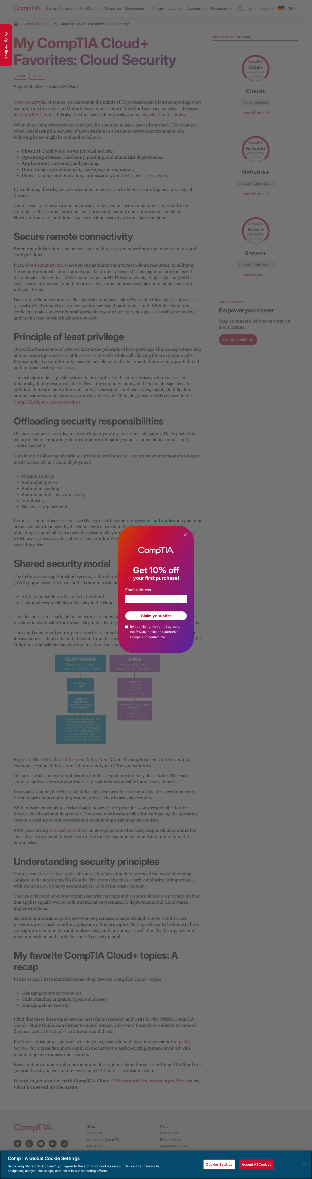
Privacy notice (147, 632)
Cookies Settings (219, 1164)
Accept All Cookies (256, 1164)
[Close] (304, 1164)
